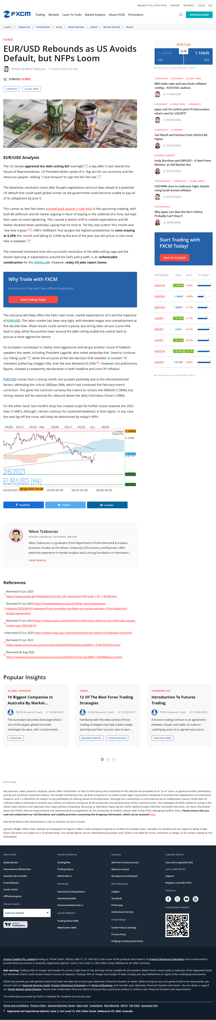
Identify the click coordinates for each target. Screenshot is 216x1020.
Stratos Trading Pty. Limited (19, 959)
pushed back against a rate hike (69, 209)
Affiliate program (12, 896)
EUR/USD (184, 44)
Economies (177, 78)
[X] (177, 899)
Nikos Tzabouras (35, 69)
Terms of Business (102, 985)
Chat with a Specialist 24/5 (179, 862)
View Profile (37, 560)
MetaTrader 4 (64, 875)
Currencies (12, 89)
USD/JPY (159, 318)
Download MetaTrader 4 (70, 905)
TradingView (63, 862)
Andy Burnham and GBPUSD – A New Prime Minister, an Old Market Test (183, 163)
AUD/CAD (160, 285)
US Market (177, 130)
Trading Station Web (67, 920)
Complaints (96, 1005)
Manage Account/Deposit (124, 875)
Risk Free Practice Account (125, 862)
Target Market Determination (25, 989)
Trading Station (65, 869)
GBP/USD (160, 307)
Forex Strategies (117, 738)
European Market (165, 155)
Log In (201, 5)
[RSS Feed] (195, 899)
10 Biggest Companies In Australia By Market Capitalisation (30, 700)
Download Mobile (66, 898)
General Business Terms (61, 1005)
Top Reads (116, 898)
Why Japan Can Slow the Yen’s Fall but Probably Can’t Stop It (179, 214)
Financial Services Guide (36, 985)
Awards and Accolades (15, 875)
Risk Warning (111, 1005)
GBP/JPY (159, 329)
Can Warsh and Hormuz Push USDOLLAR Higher (181, 137)
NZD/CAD (160, 351)
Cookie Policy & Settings (123, 927)
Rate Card (82, 1005)
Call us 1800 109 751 (175, 869)
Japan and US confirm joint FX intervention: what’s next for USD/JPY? (182, 111)
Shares (129, 27)
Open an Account (174, 257)
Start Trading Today (33, 299)
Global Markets (76, 27)
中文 (210, 5)
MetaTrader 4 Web (66, 927)
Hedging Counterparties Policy (127, 941)
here (152, 814)
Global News (32, 89)
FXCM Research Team (29, 712)
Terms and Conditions (16, 1005)
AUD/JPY (159, 362)
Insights (7, 27)
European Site (149, 1005)
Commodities (43, 27)
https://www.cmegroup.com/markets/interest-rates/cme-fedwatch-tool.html (83, 633)
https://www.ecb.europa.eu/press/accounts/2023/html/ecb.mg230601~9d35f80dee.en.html (64, 657)
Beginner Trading (91, 738)
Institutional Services (122, 911)
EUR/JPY (159, 340)
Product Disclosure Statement (166, 959)
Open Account (199, 14)
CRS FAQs (134, 1005)
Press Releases (10, 882)
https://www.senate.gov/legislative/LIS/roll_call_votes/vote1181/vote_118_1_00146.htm (61, 596)
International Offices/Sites (17, 869)
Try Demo (188, 5)
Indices (93, 27)
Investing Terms (162, 738)
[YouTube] (186, 899)
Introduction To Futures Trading (173, 699)
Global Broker (10, 862)
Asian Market (162, 181)
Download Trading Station (71, 891)
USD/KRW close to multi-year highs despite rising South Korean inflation (182, 188)
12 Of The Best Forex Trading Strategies (106, 699)
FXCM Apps (117, 905)
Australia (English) (14, 912)
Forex (59, 27)
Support (175, 5)
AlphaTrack (24, 27)
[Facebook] (168, 899)
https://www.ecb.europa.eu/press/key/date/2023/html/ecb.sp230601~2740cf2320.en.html (63, 645)
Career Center (10, 889)
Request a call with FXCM (152, 5)
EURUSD (14, 79)
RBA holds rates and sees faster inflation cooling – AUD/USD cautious (181, 86)
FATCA (124, 1005)
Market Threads (111, 27)
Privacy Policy (118, 934)
